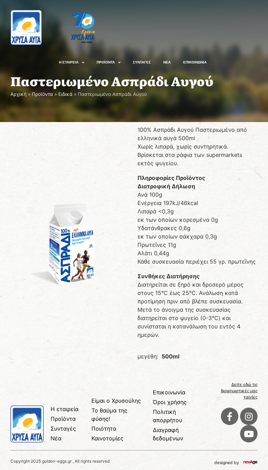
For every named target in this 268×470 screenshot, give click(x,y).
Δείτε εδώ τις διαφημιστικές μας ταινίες (239, 391)
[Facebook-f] (229, 416)
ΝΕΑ (167, 62)
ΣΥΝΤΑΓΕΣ (142, 62)
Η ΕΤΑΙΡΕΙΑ (69, 62)
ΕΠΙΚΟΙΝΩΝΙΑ (195, 62)
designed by (226, 462)
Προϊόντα (42, 94)
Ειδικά (65, 94)
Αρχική (18, 94)
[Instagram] (249, 416)
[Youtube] (249, 433)
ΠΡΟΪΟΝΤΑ (106, 62)
